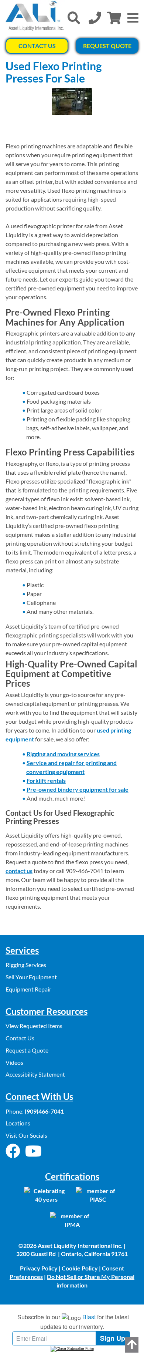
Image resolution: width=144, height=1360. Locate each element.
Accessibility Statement (35, 1074)
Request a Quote (27, 1050)
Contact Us (37, 45)
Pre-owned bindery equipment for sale (77, 789)
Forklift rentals (46, 780)
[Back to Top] (131, 1345)
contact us (19, 870)
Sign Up (112, 1338)
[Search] (73, 18)
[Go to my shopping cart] (114, 18)
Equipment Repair (28, 989)
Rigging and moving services (63, 753)
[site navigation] (132, 18)
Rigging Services (26, 964)
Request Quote (107, 45)
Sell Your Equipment (31, 976)
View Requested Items (34, 1025)
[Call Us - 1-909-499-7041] (95, 18)
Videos (14, 1062)
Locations (18, 1123)
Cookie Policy (80, 1268)
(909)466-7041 (44, 1111)
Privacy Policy (39, 1268)
